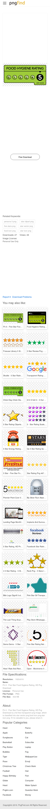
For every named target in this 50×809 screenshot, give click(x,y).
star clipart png (27, 221)
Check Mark (30, 766)
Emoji (27, 761)
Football (6, 770)
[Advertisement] (25, 38)
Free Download (25, 157)
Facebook (7, 794)
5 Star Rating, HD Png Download (17, 546)
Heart (5, 727)
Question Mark (31, 790)
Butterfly (28, 732)
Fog (26, 751)
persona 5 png (10, 221)
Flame (28, 727)
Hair (27, 770)
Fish (27, 775)
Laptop (28, 747)
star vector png (26, 226)
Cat (26, 737)
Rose (5, 761)
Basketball (7, 742)
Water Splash (31, 785)
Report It (7, 296)
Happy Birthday (9, 775)
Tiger (5, 756)
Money (28, 794)
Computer (29, 780)
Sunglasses (8, 737)
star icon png (25, 230)
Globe (5, 780)
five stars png (9, 226)
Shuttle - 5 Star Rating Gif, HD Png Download (22, 375)
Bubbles (6, 751)
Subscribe (29, 742)
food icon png (10, 230)
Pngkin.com (8, 790)
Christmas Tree (9, 766)
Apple (5, 732)
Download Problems (22, 296)
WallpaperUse (31, 756)
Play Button (8, 747)
